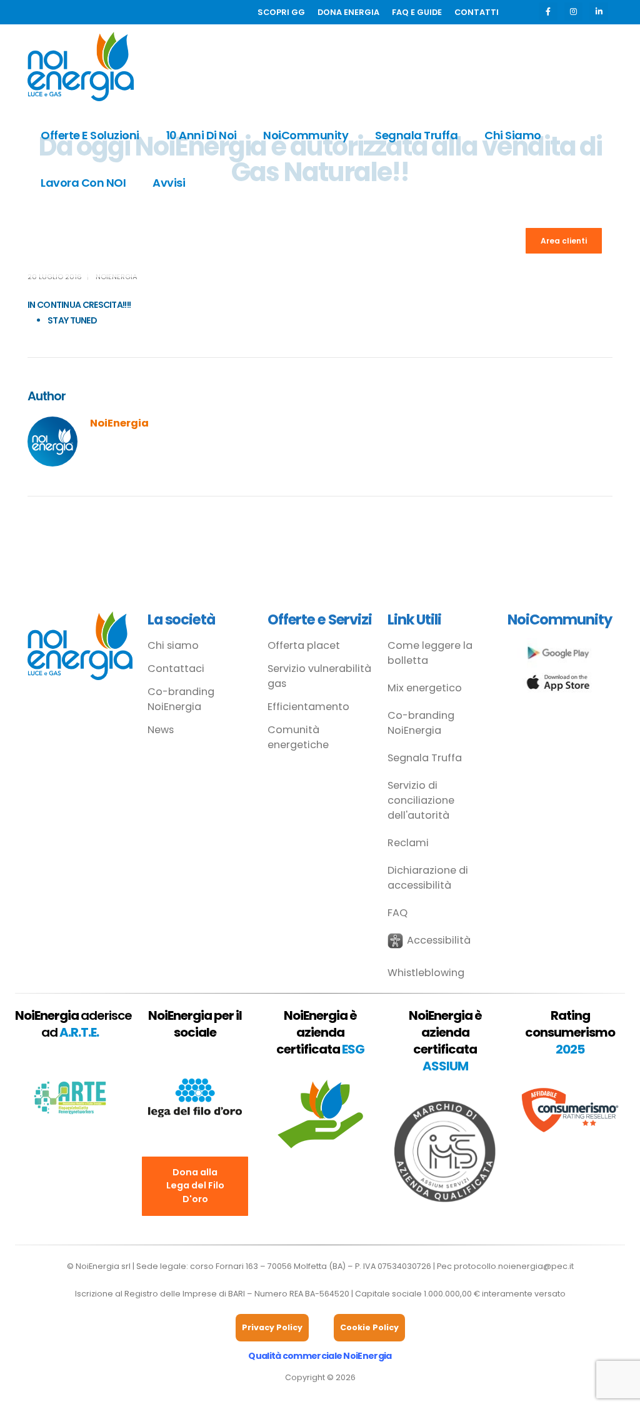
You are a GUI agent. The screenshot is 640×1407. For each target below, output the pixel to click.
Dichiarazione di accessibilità (428, 877)
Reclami (408, 843)
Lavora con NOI (83, 182)
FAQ (398, 913)
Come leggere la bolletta (430, 653)
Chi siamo (512, 135)
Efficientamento (308, 706)
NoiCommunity (305, 135)
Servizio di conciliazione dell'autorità (421, 800)
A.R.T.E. (79, 1032)
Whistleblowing (426, 972)
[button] (429, 941)
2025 (570, 1049)
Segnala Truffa (416, 135)
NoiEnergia (119, 423)
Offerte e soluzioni (90, 135)
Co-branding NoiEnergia (181, 699)
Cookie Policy (369, 1327)
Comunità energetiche (298, 737)
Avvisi (168, 182)
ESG (353, 1049)
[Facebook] (548, 11)
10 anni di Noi (201, 135)
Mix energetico (425, 688)
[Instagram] (573, 11)
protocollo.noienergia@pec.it (514, 1266)
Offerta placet (304, 645)
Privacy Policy (272, 1327)
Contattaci (176, 668)
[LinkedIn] (598, 11)
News (161, 730)
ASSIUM (445, 1066)
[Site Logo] (81, 66)
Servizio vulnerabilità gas (319, 676)
